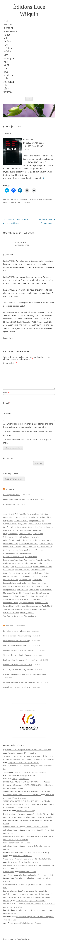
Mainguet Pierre (9, 589)
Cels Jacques (36, 530)
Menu (29, 99)
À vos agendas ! (9, 504)
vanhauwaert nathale (11, 884)
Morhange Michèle (10, 593)
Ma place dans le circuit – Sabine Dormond (20, 650)
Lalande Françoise (10, 579)
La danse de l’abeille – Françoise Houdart (36, 875)
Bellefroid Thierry (21, 520)
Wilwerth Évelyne (30, 616)
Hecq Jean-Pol (8, 570)
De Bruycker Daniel (44, 547)
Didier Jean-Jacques (10, 553)
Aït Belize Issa (24, 517)
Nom (6, 392)
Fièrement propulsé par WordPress (16, 939)
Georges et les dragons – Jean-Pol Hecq (30, 772)
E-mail (7, 403)
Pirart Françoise (42, 593)
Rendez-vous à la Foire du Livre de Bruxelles (20, 499)
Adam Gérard (8, 514)
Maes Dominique (28, 586)
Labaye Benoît (24, 576)
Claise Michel (38, 533)
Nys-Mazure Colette (27, 593)
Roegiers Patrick (42, 596)
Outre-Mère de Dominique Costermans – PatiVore (23, 836)
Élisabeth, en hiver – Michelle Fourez (17, 664)
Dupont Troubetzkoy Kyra (13, 556)
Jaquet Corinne (9, 573)
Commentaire (10, 363)
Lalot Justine (37, 579)
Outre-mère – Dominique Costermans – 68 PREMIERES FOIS (27, 859)
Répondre (7, 338)
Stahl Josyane (20, 606)
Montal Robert (46, 589)
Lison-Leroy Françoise (12, 586)
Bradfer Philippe (9, 527)
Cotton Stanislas (46, 543)
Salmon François (21, 599)
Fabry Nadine (29, 560)
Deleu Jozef (23, 550)
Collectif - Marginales (31, 537)
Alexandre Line (33, 514)
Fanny (5, 855)
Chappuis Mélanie (10, 533)
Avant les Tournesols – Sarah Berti (16, 687)
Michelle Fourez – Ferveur (30, 923)
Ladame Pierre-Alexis (40, 576)
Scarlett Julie (8, 891)
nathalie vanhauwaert (12, 827)
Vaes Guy (42, 609)
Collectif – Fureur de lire (30, 540)
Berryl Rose (22, 524)
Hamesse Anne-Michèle (42, 566)
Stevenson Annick (33, 606)
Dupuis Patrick (31, 556)
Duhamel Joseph (26, 553)
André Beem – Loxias (21, 843)
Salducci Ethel (8, 599)
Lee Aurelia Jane (9, 583)
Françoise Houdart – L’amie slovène (22, 753)
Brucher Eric (33, 527)
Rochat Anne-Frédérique (25, 596)
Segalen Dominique (26, 602)
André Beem (45, 514)
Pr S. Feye (7, 900)
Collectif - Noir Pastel (11, 202)
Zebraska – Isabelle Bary (25, 810)
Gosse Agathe (8, 566)
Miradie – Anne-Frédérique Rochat (17, 645)
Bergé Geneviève (10, 524)
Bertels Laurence (34, 524)
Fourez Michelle (21, 563)
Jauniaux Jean (21, 573)
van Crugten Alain (27, 612)
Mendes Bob (34, 589)
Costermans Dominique (28, 543)
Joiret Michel (33, 573)
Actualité (10, 489)
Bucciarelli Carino (46, 527)
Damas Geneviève (29, 547)
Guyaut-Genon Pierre (23, 566)
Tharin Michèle (47, 606)
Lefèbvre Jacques (23, 583)
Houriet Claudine (38, 570)
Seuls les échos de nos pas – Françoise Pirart (20, 660)
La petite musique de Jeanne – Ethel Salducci (21, 682)
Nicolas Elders (8, 871)
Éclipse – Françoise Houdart (36, 827)
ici (44, 178)
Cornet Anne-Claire (10, 543)
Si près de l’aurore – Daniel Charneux (17, 655)
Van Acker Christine (11, 612)
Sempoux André (41, 602)
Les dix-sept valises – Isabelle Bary (16, 640)
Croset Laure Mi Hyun (12, 547)
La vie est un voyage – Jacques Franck (30, 900)
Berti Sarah (46, 524)
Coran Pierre (46, 540)
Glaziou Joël (43, 563)
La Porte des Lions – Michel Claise (16, 631)
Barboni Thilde (45, 517)
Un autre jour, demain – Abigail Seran (18, 669)
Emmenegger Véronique (13, 560)
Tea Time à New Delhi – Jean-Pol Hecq (34, 852)
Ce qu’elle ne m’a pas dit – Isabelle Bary (33, 891)
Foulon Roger (8, 563)
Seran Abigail (8, 606)
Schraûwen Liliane (10, 602)
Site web (7, 413)
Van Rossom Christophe (13, 616)
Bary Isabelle (8, 520)
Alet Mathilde (20, 514)
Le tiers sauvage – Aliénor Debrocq (17, 636)
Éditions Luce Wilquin (29, 10)
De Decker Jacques (10, 550)
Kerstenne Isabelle (10, 576)
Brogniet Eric (22, 527)
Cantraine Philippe (10, 530)
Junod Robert (44, 573)
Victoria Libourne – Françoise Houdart (38, 817)
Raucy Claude (8, 596)
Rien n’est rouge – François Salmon (36, 897)
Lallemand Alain (25, 579)
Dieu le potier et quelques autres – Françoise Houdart (24, 674)
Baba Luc (34, 517)
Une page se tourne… (11, 494)
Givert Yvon (33, 563)
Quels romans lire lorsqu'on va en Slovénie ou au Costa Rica (27, 750)
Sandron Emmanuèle (38, 599)
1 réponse (7, 133)
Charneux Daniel (25, 533)
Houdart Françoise (22, 570)
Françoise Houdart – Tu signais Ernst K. (23, 762)
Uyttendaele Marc (30, 609)
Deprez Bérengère (36, 550)
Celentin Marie (25, 530)
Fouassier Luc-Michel (44, 560)
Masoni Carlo (22, 589)
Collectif (18, 537)
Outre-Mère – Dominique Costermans (23, 862)
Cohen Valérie (8, 537)
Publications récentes (15, 626)
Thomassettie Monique (12, 609)
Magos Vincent (42, 586)
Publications (33, 199)
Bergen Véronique (36, 520)
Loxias (5, 843)
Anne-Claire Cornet (10, 517)
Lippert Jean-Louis (38, 583)
